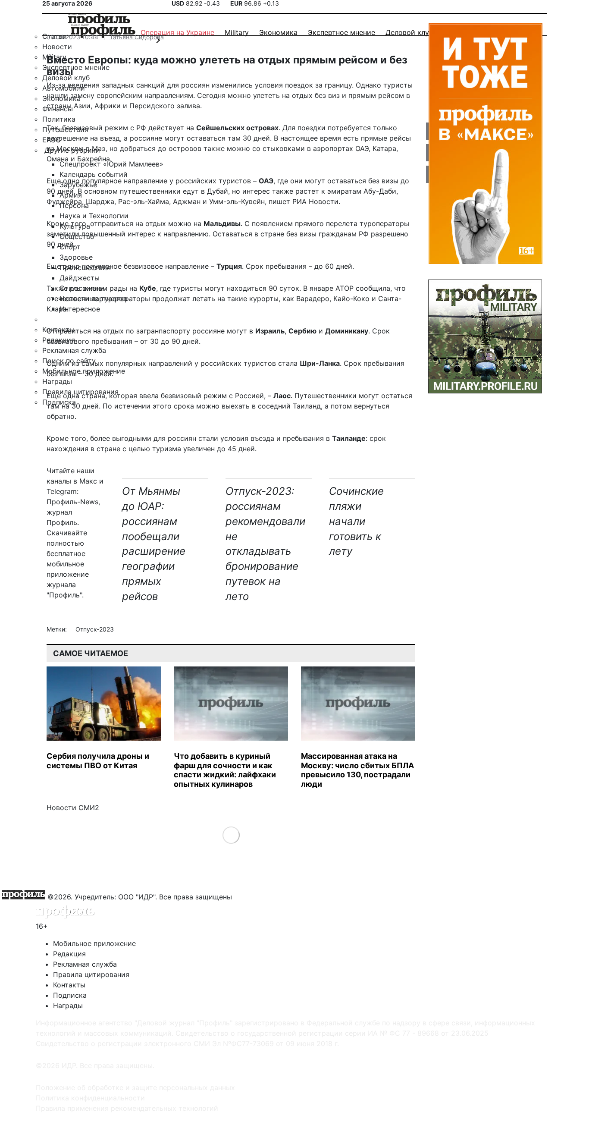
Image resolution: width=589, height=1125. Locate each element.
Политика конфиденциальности (90, 1098)
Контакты (69, 984)
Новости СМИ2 (73, 807)
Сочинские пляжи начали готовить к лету (356, 521)
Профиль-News (72, 501)
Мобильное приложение (94, 943)
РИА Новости (315, 201)
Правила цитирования (91, 974)
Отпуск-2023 (94, 629)
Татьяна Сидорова (137, 37)
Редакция (69, 953)
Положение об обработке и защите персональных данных (135, 1087)
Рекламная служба (85, 964)
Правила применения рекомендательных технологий (127, 1108)
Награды (68, 1005)
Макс (88, 481)
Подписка (70, 995)
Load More (231, 834)
